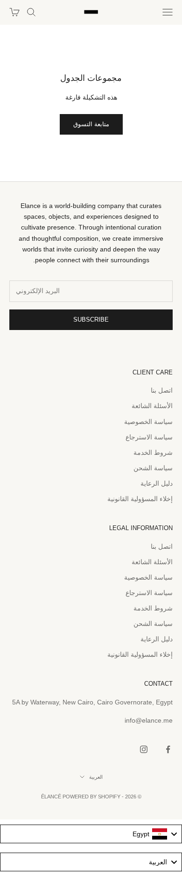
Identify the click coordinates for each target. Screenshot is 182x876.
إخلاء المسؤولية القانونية (140, 499)
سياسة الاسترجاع (149, 437)
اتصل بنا (162, 390)
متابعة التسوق (91, 124)
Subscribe (91, 319)
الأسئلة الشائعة (152, 405)
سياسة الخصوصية (148, 421)
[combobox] (91, 834)
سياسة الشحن (153, 468)
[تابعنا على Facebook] (168, 749)
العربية (96, 777)
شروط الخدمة (153, 452)
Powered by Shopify (91, 796)
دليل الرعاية (156, 483)
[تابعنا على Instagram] (143, 749)
